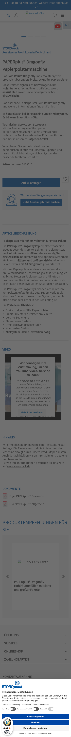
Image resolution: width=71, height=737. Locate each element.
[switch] (7, 732)
